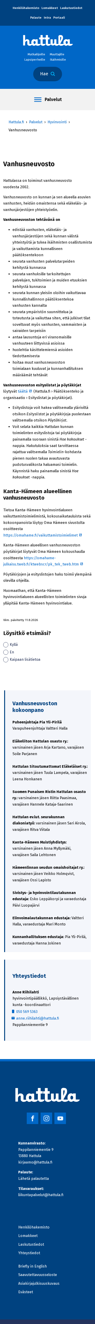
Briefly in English (32, 1266)
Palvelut (53, 99)
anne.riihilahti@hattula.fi (37, 1018)
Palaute (36, 18)
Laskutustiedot (71, 8)
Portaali (59, 18)
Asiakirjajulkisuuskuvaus (38, 1283)
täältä (25, 391)
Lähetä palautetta (33, 1178)
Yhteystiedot (29, 1253)
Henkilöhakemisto (26, 8)
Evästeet (25, 1292)
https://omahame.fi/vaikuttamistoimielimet (43, 535)
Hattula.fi (16, 122)
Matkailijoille (36, 54)
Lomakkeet (50, 8)
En (12, 652)
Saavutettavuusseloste (37, 1275)
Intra (47, 18)
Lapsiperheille (34, 60)
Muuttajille (57, 54)
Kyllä (14, 644)
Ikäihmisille (58, 60)
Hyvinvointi (57, 122)
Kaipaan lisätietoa (25, 659)
